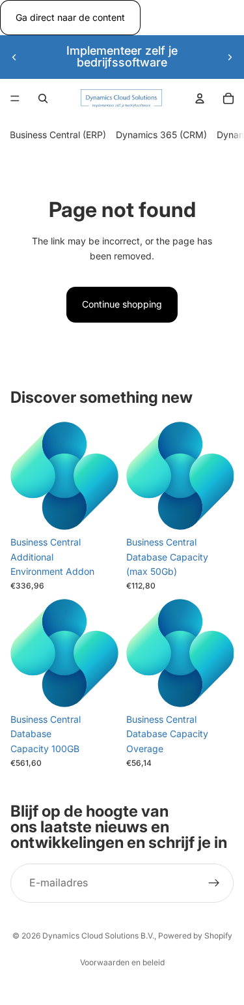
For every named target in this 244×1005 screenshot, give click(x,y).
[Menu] (15, 99)
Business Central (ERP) (58, 135)
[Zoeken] (43, 98)
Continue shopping (122, 304)
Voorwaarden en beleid (122, 962)
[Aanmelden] (214, 883)
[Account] (199, 98)
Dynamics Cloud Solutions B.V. (98, 935)
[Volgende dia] (229, 56)
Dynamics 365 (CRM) (161, 135)
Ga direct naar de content (70, 17)
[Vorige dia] (14, 56)
